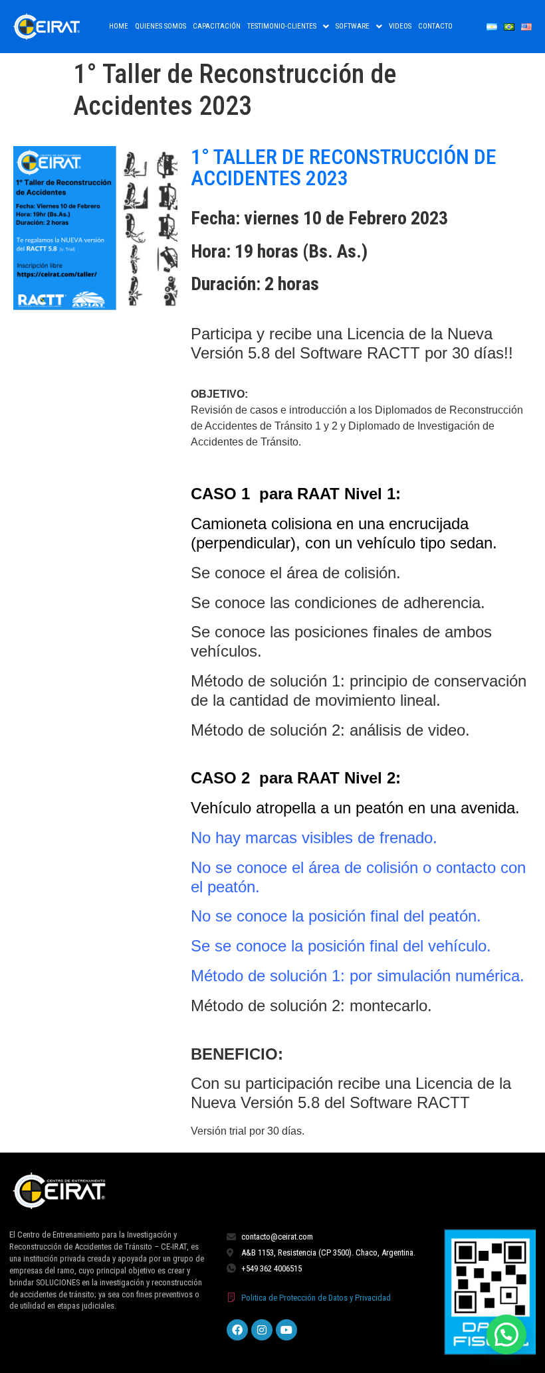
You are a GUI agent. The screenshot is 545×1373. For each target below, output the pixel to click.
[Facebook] (237, 1329)
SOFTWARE (353, 26)
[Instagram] (261, 1329)
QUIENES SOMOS (160, 26)
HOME (118, 26)
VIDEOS (400, 26)
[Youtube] (286, 1329)
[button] (288, 26)
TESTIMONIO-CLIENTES (281, 26)
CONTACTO (435, 26)
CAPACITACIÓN (217, 26)
